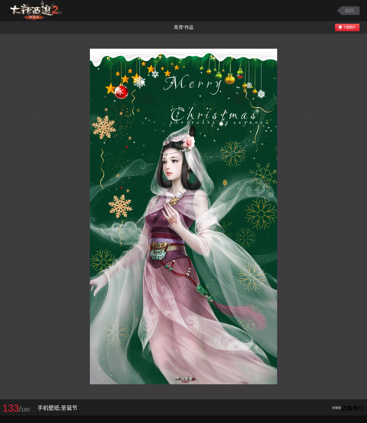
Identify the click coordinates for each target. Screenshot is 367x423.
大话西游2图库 (35, 10)
